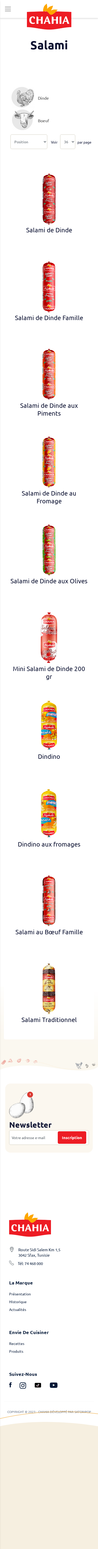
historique (18, 1301)
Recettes (16, 1343)
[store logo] (49, 16)
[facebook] (14, 1386)
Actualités (17, 1309)
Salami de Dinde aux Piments (49, 409)
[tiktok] (42, 1386)
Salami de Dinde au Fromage (49, 497)
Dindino (49, 756)
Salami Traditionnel (49, 1019)
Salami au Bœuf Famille (49, 932)
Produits (16, 1351)
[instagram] (27, 1386)
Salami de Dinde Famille (49, 317)
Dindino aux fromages (49, 844)
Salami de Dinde (49, 230)
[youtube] (53, 1386)
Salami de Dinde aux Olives (49, 581)
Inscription (72, 1137)
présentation (20, 1293)
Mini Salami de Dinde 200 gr (49, 672)
